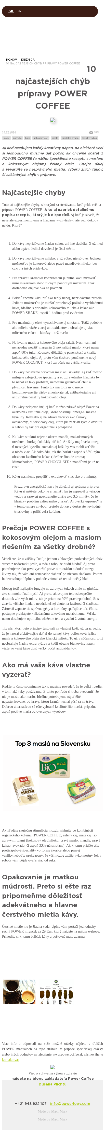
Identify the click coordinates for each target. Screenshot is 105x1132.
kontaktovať (10, 1060)
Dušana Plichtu (53, 1084)
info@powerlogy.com (70, 1104)
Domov (11, 60)
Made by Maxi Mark (52, 1111)
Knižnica (28, 60)
